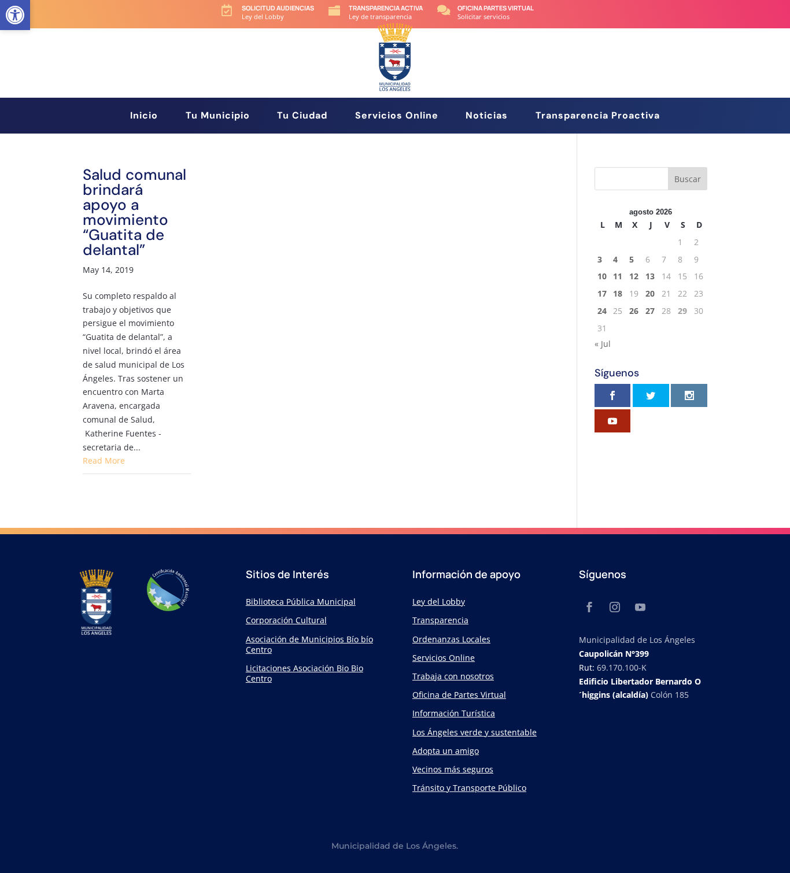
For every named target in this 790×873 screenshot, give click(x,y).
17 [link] (602, 293)
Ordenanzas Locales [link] (451, 639)
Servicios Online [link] (396, 116)
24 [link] (602, 310)
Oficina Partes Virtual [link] (495, 7)
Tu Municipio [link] (218, 116)
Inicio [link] (144, 116)
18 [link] (617, 293)
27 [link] (650, 310)
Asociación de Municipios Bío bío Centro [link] (309, 644)
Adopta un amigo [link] (445, 750)
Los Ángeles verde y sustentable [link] (474, 732)
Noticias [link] (487, 116)
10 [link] (602, 276)
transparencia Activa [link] (386, 7)
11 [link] (617, 276)
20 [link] (650, 293)
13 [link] (650, 276)
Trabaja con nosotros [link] (453, 676)
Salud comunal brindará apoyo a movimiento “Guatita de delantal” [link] (134, 212)
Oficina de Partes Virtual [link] (459, 694)
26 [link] (633, 310)
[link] (15, 15)
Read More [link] (104, 460)
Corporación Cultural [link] (286, 620)
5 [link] (631, 259)
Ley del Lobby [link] (438, 601)
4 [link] (615, 259)
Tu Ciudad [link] (302, 116)
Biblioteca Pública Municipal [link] (301, 601)
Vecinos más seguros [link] (452, 769)
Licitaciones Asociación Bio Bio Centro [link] (304, 673)
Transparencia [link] (440, 620)
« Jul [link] (603, 343)
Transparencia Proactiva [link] (598, 116)
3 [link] (599, 259)
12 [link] (633, 276)
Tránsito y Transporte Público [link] (469, 787)
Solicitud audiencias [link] (278, 7)
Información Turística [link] (453, 713)
